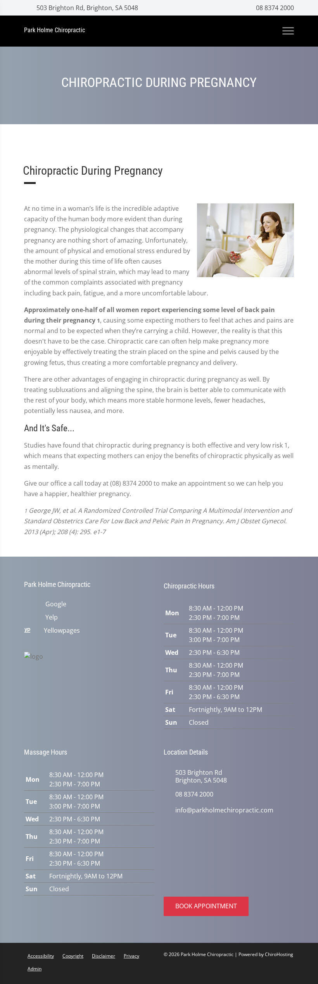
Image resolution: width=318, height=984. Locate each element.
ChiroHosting (279, 954)
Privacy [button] (131, 956)
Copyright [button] (72, 956)
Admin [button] (34, 968)
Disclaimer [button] (103, 956)
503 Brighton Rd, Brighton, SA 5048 (86, 7)
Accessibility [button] (41, 956)
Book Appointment (206, 906)
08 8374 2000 (274, 7)
